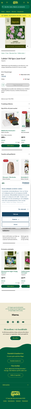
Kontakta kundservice (15, 361)
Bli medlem (15, 338)
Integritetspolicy (11, 400)
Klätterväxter (21, 53)
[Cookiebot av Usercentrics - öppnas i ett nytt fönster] (22, 183)
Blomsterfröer (13, 53)
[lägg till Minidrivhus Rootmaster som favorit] (17, 112)
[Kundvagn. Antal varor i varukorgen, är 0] (28, 2)
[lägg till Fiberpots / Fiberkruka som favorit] (17, 160)
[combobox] (17, 7)
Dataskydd (18, 400)
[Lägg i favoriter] (3, 85)
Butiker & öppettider (15, 375)
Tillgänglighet (25, 400)
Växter (3, 53)
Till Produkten (13, 146)
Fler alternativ (22, 209)
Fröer (7, 53)
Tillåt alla (15, 214)
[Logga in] (24, 2)
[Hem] (15, 2)
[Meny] (2, 2)
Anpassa (14, 219)
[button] (15, 104)
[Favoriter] (7, 2)
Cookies (5, 400)
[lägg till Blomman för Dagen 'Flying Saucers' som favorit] (17, 253)
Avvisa (15, 224)
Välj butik (3, 76)
